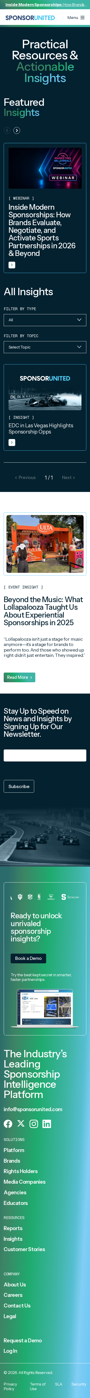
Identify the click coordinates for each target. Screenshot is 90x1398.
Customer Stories (24, 1249)
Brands (12, 1161)
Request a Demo (23, 1340)
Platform (14, 1150)
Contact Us (17, 1306)
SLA (59, 1384)
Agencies (15, 1192)
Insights (13, 1239)
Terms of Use (38, 1386)
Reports (13, 1228)
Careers (13, 1295)
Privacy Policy (41, 775)
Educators (16, 1203)
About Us (15, 1285)
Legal (10, 1316)
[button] (16, 130)
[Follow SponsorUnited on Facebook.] (8, 1124)
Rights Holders (21, 1171)
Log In (10, 1351)
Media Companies (24, 1182)
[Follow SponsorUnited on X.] (21, 1124)
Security (78, 1384)
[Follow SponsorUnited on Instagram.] (34, 1124)
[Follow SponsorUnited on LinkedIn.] (46, 1124)
